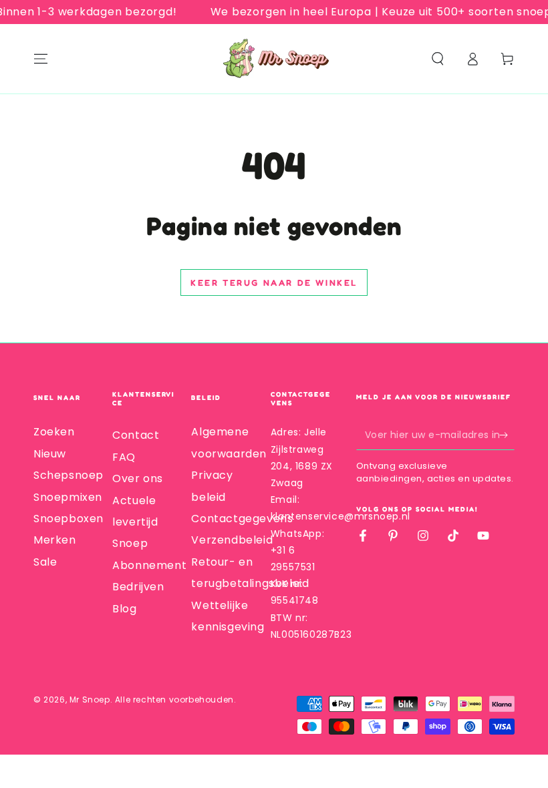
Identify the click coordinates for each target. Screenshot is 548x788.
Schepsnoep (68, 475)
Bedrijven (138, 586)
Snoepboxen (68, 518)
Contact (135, 435)
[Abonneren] (507, 434)
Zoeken (54, 431)
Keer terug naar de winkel (274, 282)
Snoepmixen (67, 497)
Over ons (137, 478)
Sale (45, 562)
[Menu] (40, 58)
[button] (437, 58)
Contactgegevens (242, 518)
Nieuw (49, 453)
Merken (54, 540)
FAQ (124, 457)
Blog (124, 608)
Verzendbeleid (232, 540)
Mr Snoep (90, 699)
